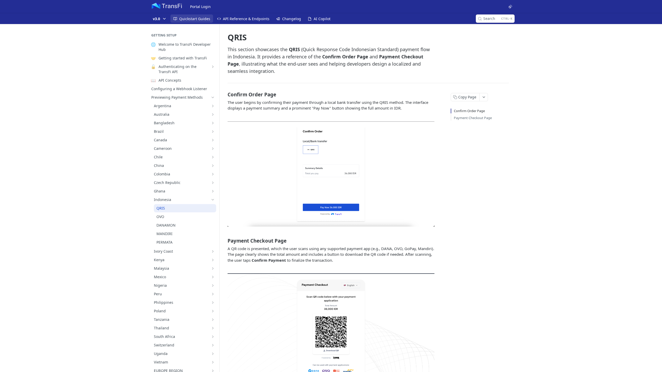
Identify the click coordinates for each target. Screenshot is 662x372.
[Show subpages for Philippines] (213, 302)
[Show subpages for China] (213, 166)
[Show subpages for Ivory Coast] (213, 251)
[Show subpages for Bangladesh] (213, 123)
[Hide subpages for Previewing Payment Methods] (213, 97)
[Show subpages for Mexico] (213, 277)
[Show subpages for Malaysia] (213, 268)
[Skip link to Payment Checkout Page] (224, 240)
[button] (331, 174)
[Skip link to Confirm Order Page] (224, 94)
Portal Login (200, 6)
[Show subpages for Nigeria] (213, 285)
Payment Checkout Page (473, 117)
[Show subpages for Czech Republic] (213, 183)
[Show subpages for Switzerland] (213, 345)
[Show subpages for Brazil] (213, 131)
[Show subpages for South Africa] (213, 337)
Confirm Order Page (469, 111)
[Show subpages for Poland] (213, 311)
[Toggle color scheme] (510, 6)
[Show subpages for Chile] (213, 157)
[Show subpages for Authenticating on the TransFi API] (213, 67)
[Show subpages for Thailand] (213, 328)
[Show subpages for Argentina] (213, 106)
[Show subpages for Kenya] (213, 260)
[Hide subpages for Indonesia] (213, 200)
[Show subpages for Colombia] (213, 174)
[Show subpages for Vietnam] (213, 362)
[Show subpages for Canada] (213, 140)
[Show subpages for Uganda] (213, 354)
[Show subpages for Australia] (213, 114)
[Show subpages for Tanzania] (213, 319)
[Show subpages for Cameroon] (213, 148)
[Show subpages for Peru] (213, 294)
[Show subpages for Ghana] (213, 191)
